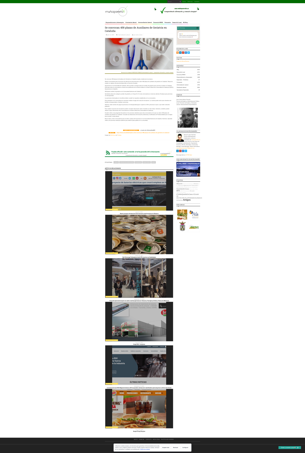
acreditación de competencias (191, 187)
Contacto (196, 1)
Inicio (184, 1)
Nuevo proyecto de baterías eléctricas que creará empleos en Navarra (139, 213)
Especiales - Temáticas (188, 79)
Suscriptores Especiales (188, 90)
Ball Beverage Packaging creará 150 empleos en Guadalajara (139, 257)
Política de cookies (167, 439)
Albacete (179, 184)
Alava (196, 189)
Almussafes (192, 189)
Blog (188, 69)
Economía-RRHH (158, 22)
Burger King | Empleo (139, 431)
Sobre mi (190, 1)
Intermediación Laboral (145, 22)
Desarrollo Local (177, 22)
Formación (168, 22)
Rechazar (175, 447)
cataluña (116, 162)
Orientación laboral (131, 22)
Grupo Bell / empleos (139, 344)
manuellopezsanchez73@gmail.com (185, 148)
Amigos (187, 200)
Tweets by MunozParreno (182, 61)
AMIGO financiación (184, 191)
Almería (195, 184)
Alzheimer (179, 200)
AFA (178, 191)
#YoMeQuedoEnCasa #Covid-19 (187, 195)
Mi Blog (185, 22)
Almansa (185, 183)
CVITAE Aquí (189, 155)
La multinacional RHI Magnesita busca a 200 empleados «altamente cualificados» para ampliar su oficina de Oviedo (139, 388)
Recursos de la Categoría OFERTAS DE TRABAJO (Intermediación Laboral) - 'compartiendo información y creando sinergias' (147, 72)
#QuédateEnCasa (182, 189)
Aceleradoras (190, 183)
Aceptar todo (165, 447)
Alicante (192, 191)
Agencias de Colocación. (190, 185)
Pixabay (119, 135)
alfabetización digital (181, 192)
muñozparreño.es (195, 139)
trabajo (153, 162)
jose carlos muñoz (137, 34)
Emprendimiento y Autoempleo (115, 22)
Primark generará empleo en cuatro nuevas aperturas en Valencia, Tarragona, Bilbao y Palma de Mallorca (139, 300)
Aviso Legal (156, 439)
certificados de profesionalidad (126, 162)
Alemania (180, 185)
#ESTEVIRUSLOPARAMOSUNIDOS (189, 198)
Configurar (185, 447)
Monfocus (113, 135)
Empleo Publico (146, 162)
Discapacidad (138, 162)
